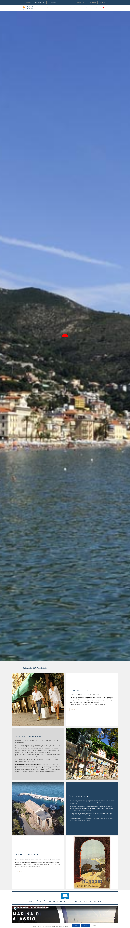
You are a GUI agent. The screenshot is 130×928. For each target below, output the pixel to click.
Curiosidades (77, 8)
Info (83, 8)
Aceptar (76, 925)
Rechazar (85, 925)
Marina (65, 8)
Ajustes (94, 925)
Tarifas (70, 8)
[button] (35, 2)
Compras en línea (90, 8)
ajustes (66, 926)
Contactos (98, 8)
